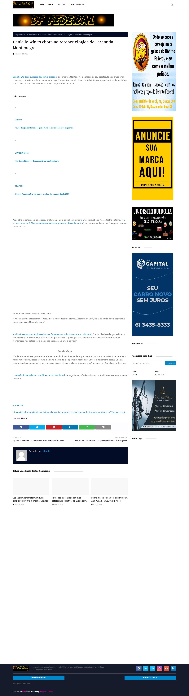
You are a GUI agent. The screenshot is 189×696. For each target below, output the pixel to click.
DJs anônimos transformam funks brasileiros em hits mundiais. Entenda (30, 499)
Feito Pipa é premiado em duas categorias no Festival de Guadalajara (69, 499)
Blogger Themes (46, 691)
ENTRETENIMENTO (32, 35)
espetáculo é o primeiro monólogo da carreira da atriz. (40, 375)
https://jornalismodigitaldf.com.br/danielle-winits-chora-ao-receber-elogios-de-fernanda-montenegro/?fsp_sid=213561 (69, 412)
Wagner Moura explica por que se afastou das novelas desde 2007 (42, 194)
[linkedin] (173, 668)
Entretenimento (22, 153)
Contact (135, 374)
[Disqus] (70, 547)
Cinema (18, 119)
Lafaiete (45, 451)
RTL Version (159, 374)
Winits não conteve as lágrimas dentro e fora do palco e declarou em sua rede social (52, 334)
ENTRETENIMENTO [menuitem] (77, 5)
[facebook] (139, 668)
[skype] (152, 668)
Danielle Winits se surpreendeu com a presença (35, 77)
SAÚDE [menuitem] (51, 5)
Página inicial (20, 35)
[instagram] (159, 668)
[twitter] (145, 668)
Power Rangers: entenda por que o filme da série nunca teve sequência (44, 128)
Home (134, 371)
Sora (24, 691)
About (157, 371)
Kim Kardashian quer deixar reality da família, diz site (37, 161)
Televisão (19, 186)
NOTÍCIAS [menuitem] (62, 5)
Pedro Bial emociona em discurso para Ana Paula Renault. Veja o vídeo (109, 499)
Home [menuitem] (41, 5)
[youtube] (166, 668)
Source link (18, 405)
